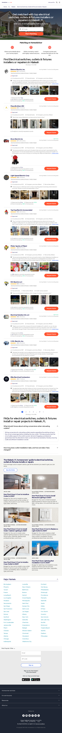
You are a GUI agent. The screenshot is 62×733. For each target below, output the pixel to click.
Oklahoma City (26, 641)
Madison (43, 633)
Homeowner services (8, 690)
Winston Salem (27, 630)
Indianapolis (7, 641)
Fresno (6, 592)
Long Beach (7, 595)
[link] (31, 71)
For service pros (7, 695)
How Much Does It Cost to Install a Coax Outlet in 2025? (16, 563)
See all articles (10, 470)
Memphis (43, 598)
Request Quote (51, 99)
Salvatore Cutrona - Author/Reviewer (43, 491)
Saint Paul (25, 603)
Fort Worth (44, 611)
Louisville (25, 584)
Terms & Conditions (40, 724)
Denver (6, 614)
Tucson (6, 590)
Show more (55, 83)
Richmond (44, 625)
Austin (43, 603)
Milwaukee (44, 636)
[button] (15, 90)
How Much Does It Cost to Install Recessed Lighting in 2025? (43, 496)
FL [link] (9, 6)
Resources (5, 700)
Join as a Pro (51, 2)
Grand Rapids (26, 598)
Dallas (43, 606)
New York (25, 617)
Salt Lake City (45, 620)
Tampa (6, 633)
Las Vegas (25, 611)
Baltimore (25, 590)
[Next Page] (43, 412)
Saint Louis (25, 609)
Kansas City (25, 606)
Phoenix (6, 587)
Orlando (6, 630)
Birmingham (7, 584)
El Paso (43, 609)
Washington (7, 620)
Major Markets (10, 579)
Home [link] (5, 6)
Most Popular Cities (7, 648)
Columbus (25, 639)
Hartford (6, 617)
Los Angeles (7, 598)
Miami (5, 628)
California (27, 721)
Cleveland (25, 636)
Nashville (43, 600)
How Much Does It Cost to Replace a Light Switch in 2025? (45, 530)
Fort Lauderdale (9, 622)
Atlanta (6, 636)
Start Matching (31, 34)
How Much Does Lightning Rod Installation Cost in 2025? (43, 562)
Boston (24, 592)
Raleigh (24, 628)
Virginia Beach (45, 628)
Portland (43, 584)
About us (4, 705)
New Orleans (26, 587)
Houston (43, 614)
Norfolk (43, 622)
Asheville (25, 620)
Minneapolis (26, 600)
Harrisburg (44, 587)
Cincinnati (25, 633)
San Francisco (8, 609)
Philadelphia (44, 590)
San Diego (7, 606)
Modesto (6, 600)
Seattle (43, 630)
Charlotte (25, 622)
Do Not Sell (32, 721)
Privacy (22, 721)
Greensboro (26, 625)
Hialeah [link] (13, 6)
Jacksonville (7, 625)
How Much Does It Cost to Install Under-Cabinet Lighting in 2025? (15, 530)
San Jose (6, 611)
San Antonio (44, 617)
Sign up (31, 665)
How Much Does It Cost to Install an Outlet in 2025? (16, 495)
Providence (44, 595)
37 (39, 412)
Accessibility (39, 721)
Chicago (6, 639)
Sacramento (7, 603)
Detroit (24, 595)
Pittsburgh (44, 592)
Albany (24, 614)
